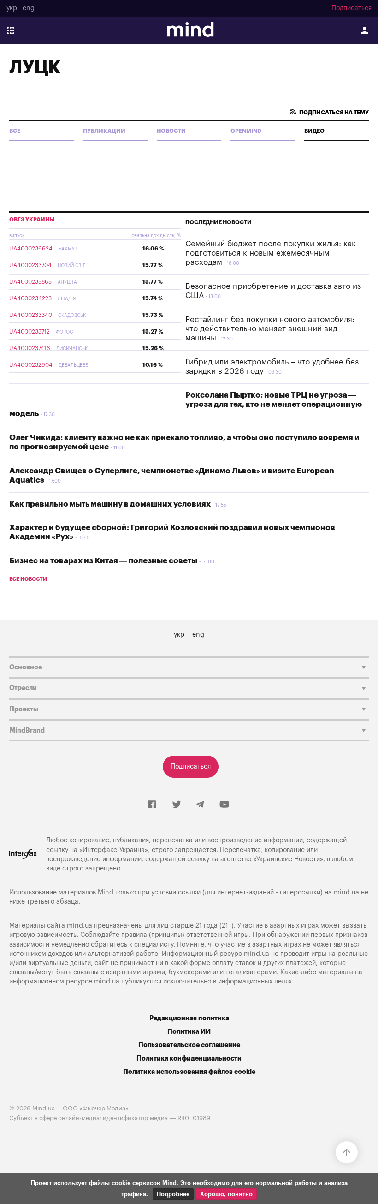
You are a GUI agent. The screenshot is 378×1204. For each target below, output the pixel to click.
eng (29, 8)
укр (11, 8)
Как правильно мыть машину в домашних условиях (110, 504)
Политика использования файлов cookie (189, 1071)
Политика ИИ (189, 1031)
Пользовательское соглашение (189, 1045)
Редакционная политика (189, 1018)
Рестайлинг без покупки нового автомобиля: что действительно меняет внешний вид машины (269, 329)
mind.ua (346, 892)
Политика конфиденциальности (189, 1058)
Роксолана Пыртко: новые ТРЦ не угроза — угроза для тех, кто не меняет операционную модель (185, 404)
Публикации (104, 131)
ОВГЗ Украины (31, 219)
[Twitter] (176, 805)
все (14, 131)
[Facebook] (152, 805)
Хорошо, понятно (226, 1194)
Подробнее (173, 1194)
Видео (314, 131)
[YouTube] (224, 805)
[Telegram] (200, 805)
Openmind (245, 131)
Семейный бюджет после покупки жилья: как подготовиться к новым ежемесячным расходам (270, 253)
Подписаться (351, 8)
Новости (171, 131)
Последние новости (218, 222)
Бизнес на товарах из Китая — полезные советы (103, 561)
